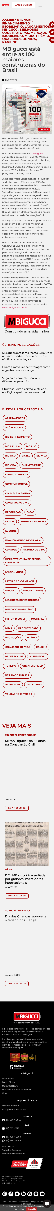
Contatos (27, 1116)
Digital (9, 521)
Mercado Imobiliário (19, 609)
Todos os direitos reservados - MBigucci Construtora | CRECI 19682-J (27, 1203)
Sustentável (37, 656)
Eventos (10, 531)
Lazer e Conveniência (19, 581)
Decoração (13, 512)
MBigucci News (33, 590)
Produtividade (28, 628)
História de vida (34, 549)
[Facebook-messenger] (36, 1194)
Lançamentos (14, 572)
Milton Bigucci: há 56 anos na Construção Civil (25, 742)
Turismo (10, 666)
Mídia (8, 628)
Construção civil (17, 502)
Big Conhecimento (17, 437)
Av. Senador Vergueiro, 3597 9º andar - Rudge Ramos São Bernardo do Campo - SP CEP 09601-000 (13, 1179)
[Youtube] (42, 1194)
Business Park (31, 465)
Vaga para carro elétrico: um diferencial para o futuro (21, 379)
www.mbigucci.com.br (15, 307)
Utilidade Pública (17, 675)
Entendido (32, 1209)
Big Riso (31, 446)
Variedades (12, 684)
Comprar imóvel (16, 484)
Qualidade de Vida (17, 647)
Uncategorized (32, 666)
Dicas (30, 512)
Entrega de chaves (33, 521)
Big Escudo (12, 446)
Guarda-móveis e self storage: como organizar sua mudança (26, 368)
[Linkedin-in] (23, 1194)
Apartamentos (15, 418)
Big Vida (41, 455)
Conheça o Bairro (17, 493)
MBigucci (38, 153)
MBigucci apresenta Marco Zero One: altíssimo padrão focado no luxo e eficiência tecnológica (27, 356)
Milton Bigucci (15, 619)
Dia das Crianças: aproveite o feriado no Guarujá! (25, 918)
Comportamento (16, 474)
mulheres (37, 619)
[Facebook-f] (10, 1194)
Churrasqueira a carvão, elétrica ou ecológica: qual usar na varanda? (25, 390)
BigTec (26, 455)
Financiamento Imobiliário (23, 540)
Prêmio (32, 637)
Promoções (13, 637)
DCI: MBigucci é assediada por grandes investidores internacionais (25, 879)
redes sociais (14, 656)
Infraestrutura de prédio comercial (23, 561)
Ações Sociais (14, 427)
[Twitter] (17, 1194)
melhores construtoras (22, 600)
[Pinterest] (29, 1194)
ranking (41, 647)
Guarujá (11, 549)
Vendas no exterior (18, 694)
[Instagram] (4, 1194)
